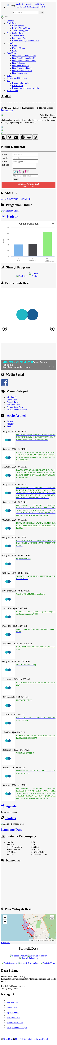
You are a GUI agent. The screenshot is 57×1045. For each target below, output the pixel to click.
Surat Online (12, 90)
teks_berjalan (12, 397)
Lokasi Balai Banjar (21, 83)
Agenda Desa (13, 402)
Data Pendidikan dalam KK (24, 58)
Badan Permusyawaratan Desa (25, 40)
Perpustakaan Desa (15, 407)
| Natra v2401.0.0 (40, 1039)
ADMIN (5, 199)
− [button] (5, 921)
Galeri (10, 818)
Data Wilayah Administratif (24, 55)
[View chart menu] (53, 224)
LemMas (10, 43)
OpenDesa (8, 1039)
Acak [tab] (9, 426)
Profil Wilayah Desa (21, 28)
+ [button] (5, 917)
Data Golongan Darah (22, 68)
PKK (14, 50)
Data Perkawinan (19, 73)
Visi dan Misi (18, 35)
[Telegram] (23, 138)
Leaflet (32, 940)
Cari (41, 12)
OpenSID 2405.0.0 (23, 1039)
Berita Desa (8, 110)
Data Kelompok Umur (22, 70)
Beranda (10, 21)
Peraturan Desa (13, 405)
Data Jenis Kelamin (20, 65)
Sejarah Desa (18, 26)
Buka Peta (5, 942)
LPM (14, 45)
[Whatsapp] (35, 138)
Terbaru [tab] (10, 421)
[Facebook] (4, 138)
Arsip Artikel (15, 415)
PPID (9, 75)
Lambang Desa (11, 829)
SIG (8, 80)
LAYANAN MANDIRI (20, 199)
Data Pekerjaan (18, 63)
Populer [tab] (10, 424)
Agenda (10, 806)
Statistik (11, 216)
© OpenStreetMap (42, 940)
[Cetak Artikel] (29, 138)
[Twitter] (10, 138)
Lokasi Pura (17, 85)
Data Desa (11, 53)
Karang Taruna (18, 48)
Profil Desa (11, 23)
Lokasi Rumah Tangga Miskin (25, 88)
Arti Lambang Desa (20, 31)
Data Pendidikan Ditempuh (24, 60)
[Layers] (52, 917)
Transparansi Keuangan (17, 78)
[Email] (16, 138)
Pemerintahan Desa (15, 33)
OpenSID (52, 940)
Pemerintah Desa (19, 38)
